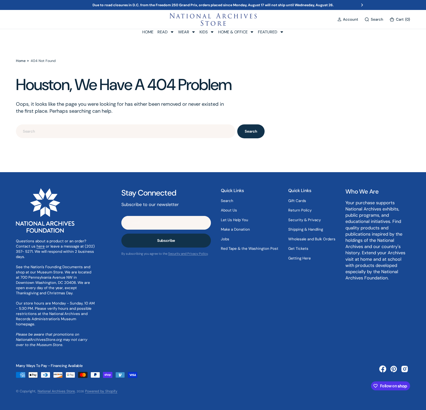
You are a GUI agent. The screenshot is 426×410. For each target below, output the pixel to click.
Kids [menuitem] (203, 32)
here (41, 246)
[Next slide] (362, 5)
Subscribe (166, 240)
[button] (347, 19)
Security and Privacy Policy (188, 254)
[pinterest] (393, 368)
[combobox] (125, 131)
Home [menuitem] (147, 32)
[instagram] (404, 368)
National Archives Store (56, 391)
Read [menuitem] (162, 32)
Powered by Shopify (101, 391)
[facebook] (382, 368)
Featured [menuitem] (267, 32)
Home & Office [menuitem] (233, 32)
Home (21, 60)
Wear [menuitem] (183, 32)
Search (251, 131)
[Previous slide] (64, 5)
